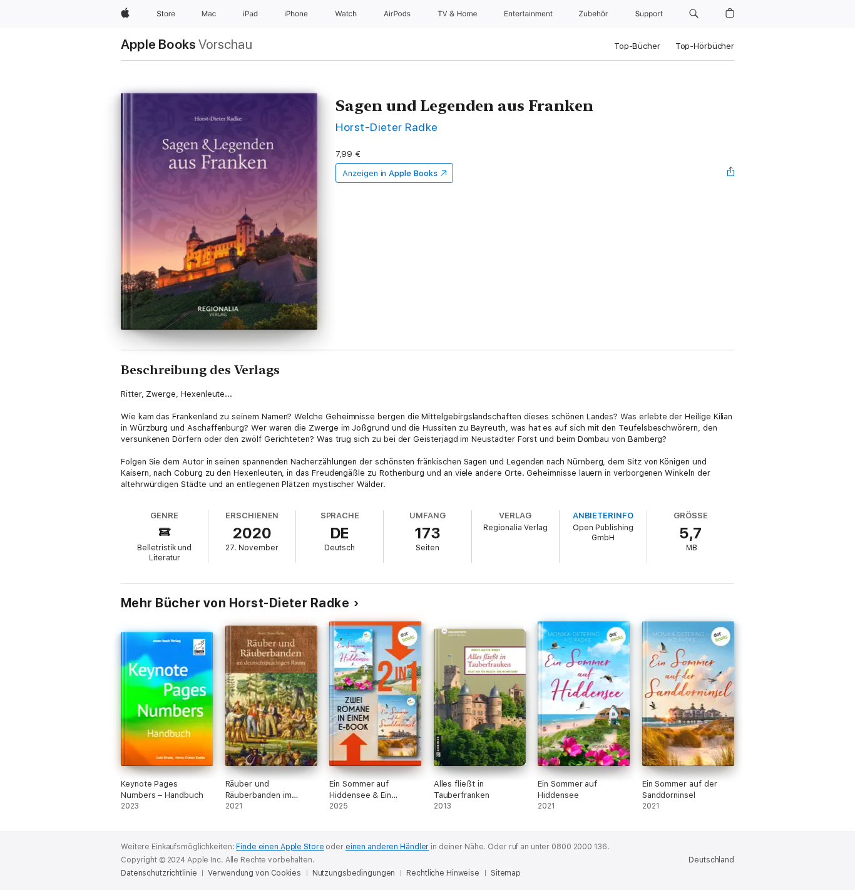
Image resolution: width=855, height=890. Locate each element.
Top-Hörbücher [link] (704, 46)
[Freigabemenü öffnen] (731, 173)
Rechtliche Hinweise (442, 873)
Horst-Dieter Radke (386, 127)
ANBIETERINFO (603, 515)
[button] (694, 14)
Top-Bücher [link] (637, 46)
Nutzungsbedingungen (354, 873)
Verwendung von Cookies (254, 873)
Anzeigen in (390, 173)
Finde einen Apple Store (280, 846)
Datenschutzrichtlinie (159, 873)
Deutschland (711, 860)
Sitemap (506, 873)
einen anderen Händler (387, 846)
